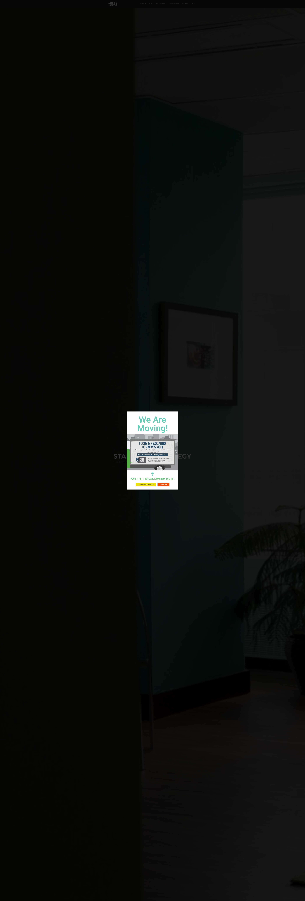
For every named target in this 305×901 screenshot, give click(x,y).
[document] (152, 450)
